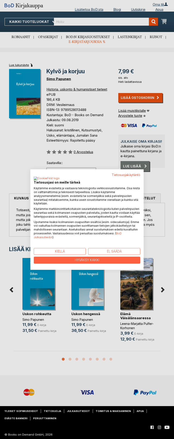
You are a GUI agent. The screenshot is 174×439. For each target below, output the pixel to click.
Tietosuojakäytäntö (126, 175)
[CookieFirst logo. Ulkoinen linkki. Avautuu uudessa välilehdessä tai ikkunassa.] (47, 179)
